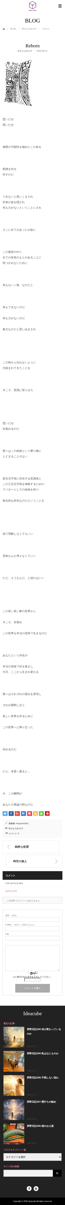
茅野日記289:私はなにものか (43, 1053)
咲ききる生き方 (25, 51)
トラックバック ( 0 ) (14, 883)
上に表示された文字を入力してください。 (32, 977)
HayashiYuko (22, 823)
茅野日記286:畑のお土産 (40, 1126)
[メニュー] (60, 6)
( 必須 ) (11, 915)
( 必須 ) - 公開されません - (20, 925)
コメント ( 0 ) (11, 891)
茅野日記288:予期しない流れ (43, 1077)
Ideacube (32, 1013)
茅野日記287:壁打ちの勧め (41, 1101)
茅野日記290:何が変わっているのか (44, 1031)
